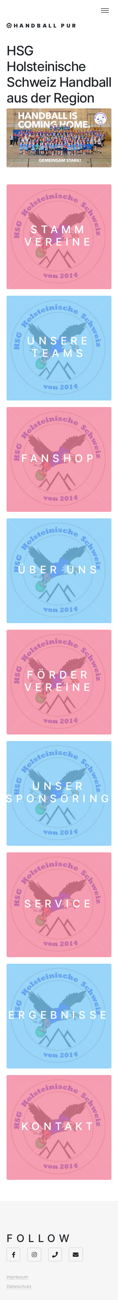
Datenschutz (19, 1286)
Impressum (17, 1276)
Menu (104, 10)
